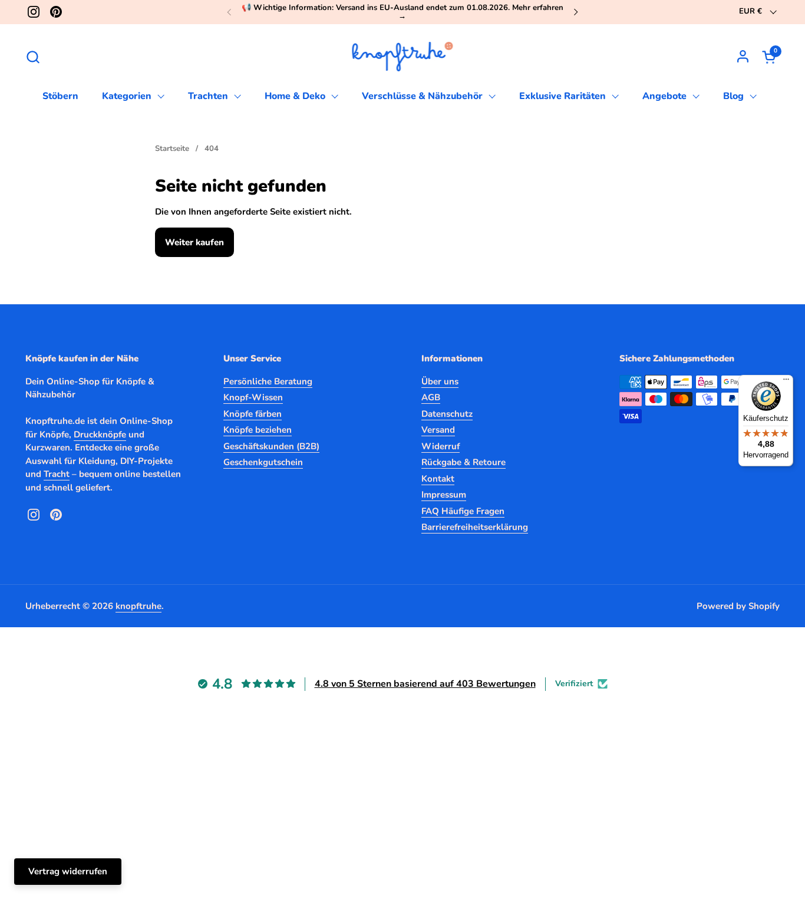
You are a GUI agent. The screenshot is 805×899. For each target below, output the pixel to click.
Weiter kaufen (194, 242)
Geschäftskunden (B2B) (271, 446)
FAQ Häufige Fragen (462, 511)
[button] (32, 57)
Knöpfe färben (252, 414)
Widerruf (440, 446)
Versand (438, 430)
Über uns (439, 381)
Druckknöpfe (100, 434)
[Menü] (786, 382)
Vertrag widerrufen (67, 871)
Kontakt (437, 479)
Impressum (443, 494)
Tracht (57, 474)
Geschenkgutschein (263, 462)
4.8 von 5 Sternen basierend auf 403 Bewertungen (425, 683)
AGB (430, 397)
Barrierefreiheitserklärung (474, 527)
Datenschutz (447, 414)
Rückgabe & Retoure (463, 462)
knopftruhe (138, 606)
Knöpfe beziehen (257, 430)
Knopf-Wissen (253, 397)
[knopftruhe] (402, 56)
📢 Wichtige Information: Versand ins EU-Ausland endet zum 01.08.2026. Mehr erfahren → (402, 12)
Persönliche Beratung (267, 381)
